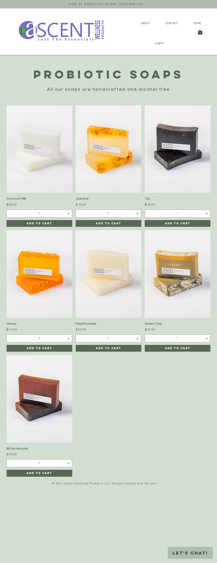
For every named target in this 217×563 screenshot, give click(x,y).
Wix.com (151, 483)
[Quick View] (39, 149)
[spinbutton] (39, 213)
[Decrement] (10, 213)
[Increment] (68, 213)
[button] (200, 31)
